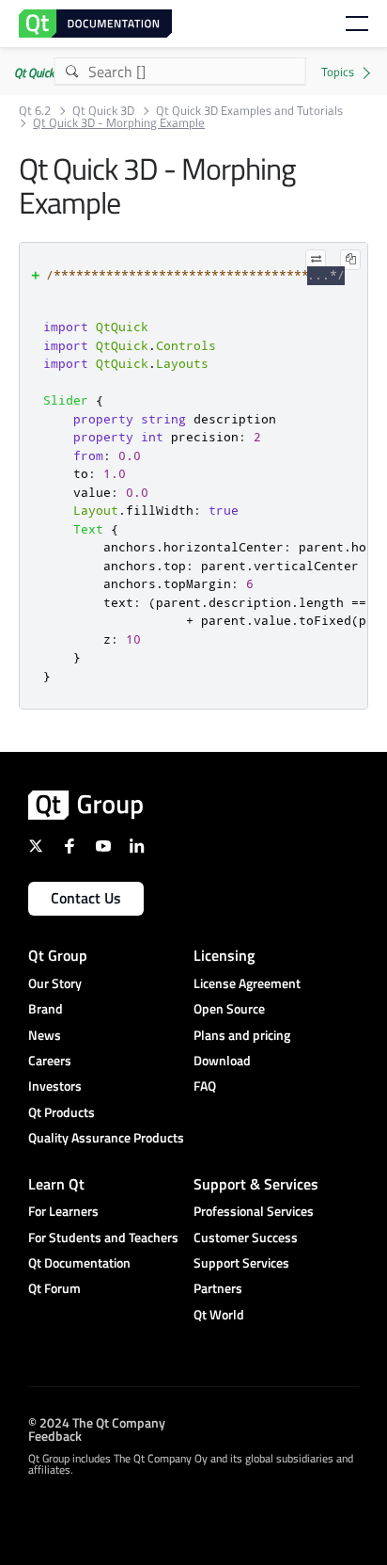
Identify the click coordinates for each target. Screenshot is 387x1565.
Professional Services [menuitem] (254, 1211)
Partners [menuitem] (218, 1288)
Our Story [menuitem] (55, 983)
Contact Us (86, 897)
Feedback (55, 1435)
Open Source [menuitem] (229, 1008)
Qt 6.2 (35, 110)
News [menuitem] (44, 1035)
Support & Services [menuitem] (256, 1184)
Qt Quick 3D (103, 110)
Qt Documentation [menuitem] (79, 1262)
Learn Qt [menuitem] (56, 1184)
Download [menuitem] (222, 1060)
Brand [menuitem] (45, 1008)
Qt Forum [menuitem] (54, 1288)
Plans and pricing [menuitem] (242, 1035)
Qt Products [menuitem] (61, 1112)
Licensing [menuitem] (224, 955)
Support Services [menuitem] (241, 1262)
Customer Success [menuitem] (246, 1237)
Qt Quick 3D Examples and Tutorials (249, 110)
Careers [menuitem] (49, 1060)
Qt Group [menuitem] (57, 955)
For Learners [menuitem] (63, 1211)
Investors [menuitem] (55, 1085)
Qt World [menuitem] (219, 1314)
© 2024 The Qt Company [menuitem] (96, 1421)
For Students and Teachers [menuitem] (103, 1237)
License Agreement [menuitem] (247, 983)
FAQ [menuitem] (205, 1085)
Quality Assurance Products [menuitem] (106, 1137)
